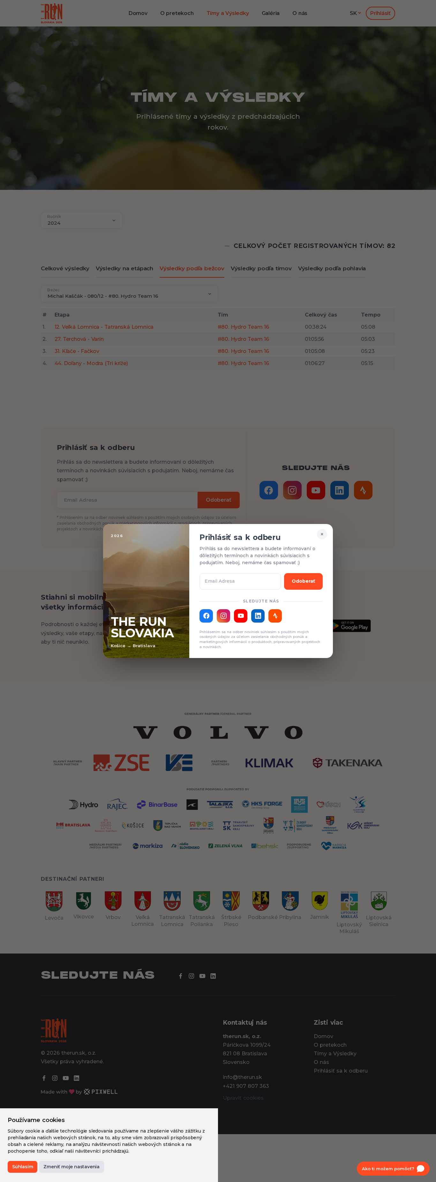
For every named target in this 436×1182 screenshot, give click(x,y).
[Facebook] (206, 616)
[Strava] (275, 616)
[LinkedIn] (258, 616)
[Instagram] (223, 616)
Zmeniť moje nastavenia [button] (71, 1167)
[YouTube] (240, 616)
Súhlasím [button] (22, 1167)
